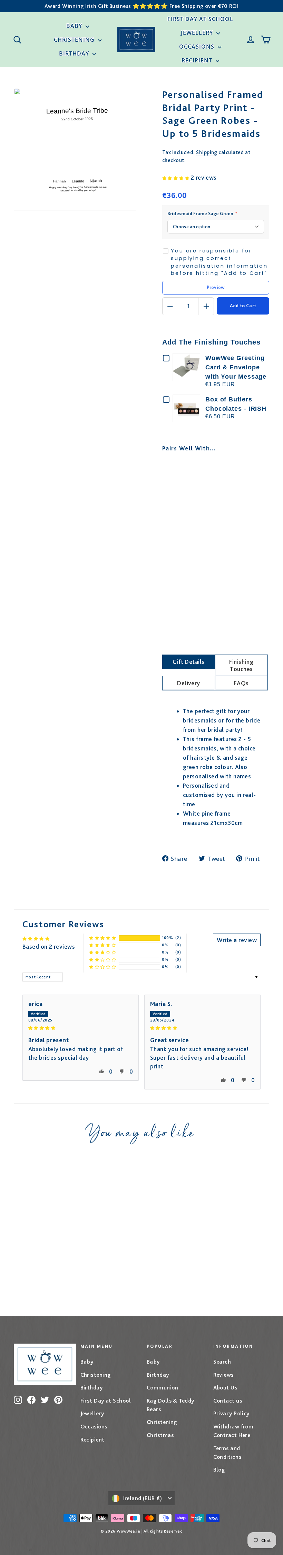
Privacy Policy (231, 1413)
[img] (80, 1027)
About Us (225, 1387)
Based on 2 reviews (48, 946)
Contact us (227, 1400)
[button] (176, 177)
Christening (75, 39)
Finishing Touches (241, 665)
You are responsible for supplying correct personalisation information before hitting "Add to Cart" (219, 262)
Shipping (206, 152)
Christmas (160, 1435)
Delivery (188, 683)
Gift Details (188, 661)
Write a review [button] (237, 940)
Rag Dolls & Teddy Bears (170, 1405)
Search (222, 1361)
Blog (219, 1469)
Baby (75, 26)
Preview (215, 287)
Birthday (75, 53)
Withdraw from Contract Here (233, 1430)
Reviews (223, 1374)
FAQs (241, 683)
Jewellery (198, 33)
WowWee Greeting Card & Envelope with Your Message (235, 367)
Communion (162, 1387)
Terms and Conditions (227, 1452)
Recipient (198, 60)
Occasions (197, 46)
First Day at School (200, 19)
